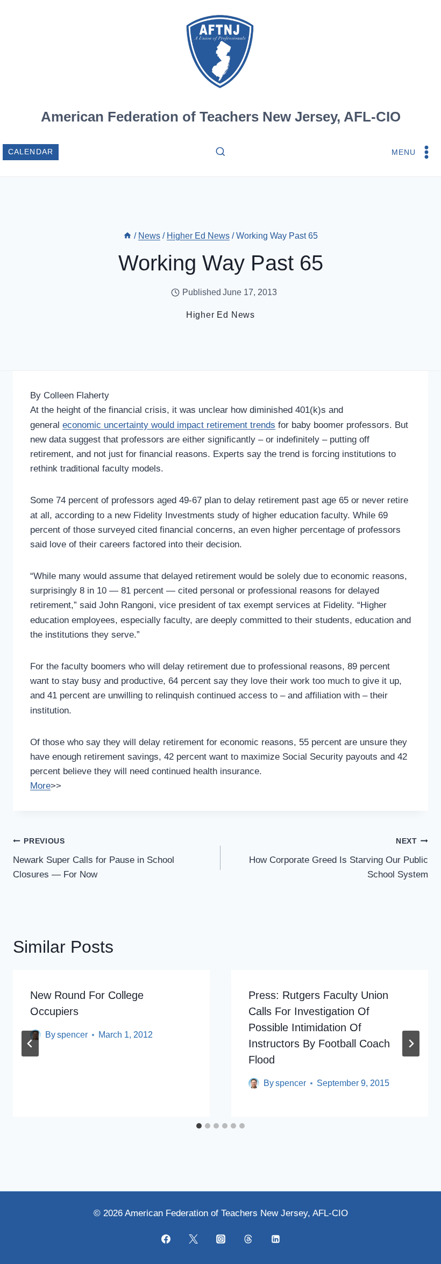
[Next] (410, 1043)
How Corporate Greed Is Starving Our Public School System (338, 858)
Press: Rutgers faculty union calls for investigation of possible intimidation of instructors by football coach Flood (319, 1027)
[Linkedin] (275, 1239)
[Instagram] (220, 1239)
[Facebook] (166, 1239)
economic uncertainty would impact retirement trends (168, 425)
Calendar (31, 152)
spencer (72, 1034)
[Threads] (248, 1239)
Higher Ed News (220, 314)
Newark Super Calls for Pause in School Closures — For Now (93, 858)
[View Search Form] (220, 152)
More (40, 786)
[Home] (127, 235)
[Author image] (253, 1083)
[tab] (199, 1126)
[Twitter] (193, 1239)
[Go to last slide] (30, 1043)
